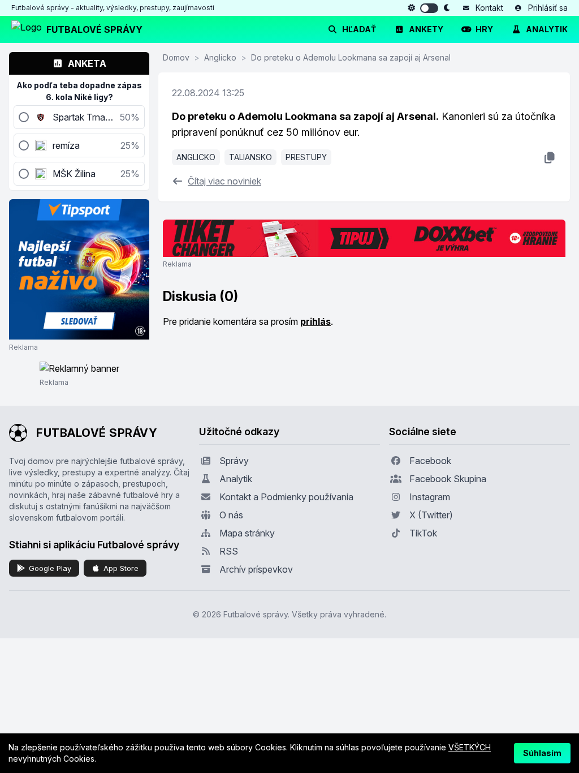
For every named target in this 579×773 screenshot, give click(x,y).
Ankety (426, 29)
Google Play (50, 568)
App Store (121, 568)
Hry (484, 29)
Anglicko (220, 57)
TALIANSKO (250, 157)
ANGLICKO (195, 157)
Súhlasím (542, 753)
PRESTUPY (306, 157)
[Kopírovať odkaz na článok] (549, 157)
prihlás (315, 321)
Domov (176, 57)
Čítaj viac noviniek (224, 181)
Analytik (547, 29)
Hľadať (359, 29)
